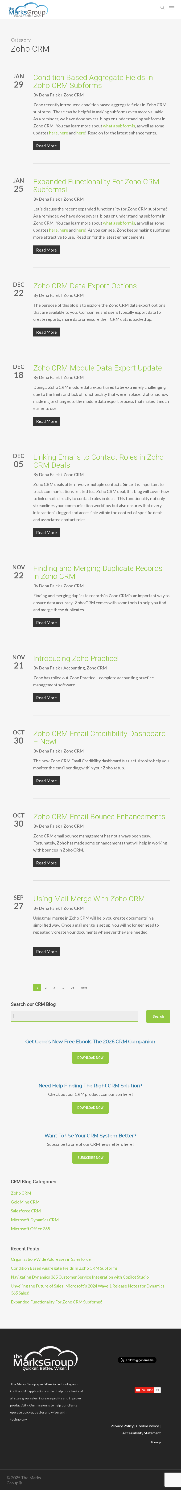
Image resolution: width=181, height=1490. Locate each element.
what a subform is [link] (119, 125)
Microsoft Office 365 (30, 1228)
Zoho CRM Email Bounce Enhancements (99, 816)
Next (84, 987)
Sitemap (156, 1442)
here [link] (53, 132)
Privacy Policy (122, 1426)
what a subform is (119, 222)
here (53, 230)
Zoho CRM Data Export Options (85, 285)
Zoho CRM (73, 94)
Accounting (74, 667)
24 (72, 987)
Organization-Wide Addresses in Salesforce (51, 1259)
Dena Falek (49, 94)
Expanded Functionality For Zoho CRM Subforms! (96, 185)
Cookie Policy (147, 1426)
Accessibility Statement (141, 1433)
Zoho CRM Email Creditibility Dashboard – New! (99, 737)
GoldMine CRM (25, 1201)
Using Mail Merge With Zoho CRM (89, 898)
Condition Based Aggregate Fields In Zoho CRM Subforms (93, 81)
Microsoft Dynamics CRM (35, 1219)
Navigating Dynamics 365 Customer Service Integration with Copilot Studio (80, 1277)
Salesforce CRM (26, 1210)
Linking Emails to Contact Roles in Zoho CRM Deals (98, 461)
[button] (171, 7)
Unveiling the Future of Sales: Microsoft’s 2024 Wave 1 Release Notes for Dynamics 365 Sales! (88, 1289)
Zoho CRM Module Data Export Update (97, 367)
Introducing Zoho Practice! (76, 658)
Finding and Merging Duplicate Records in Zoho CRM (98, 572)
